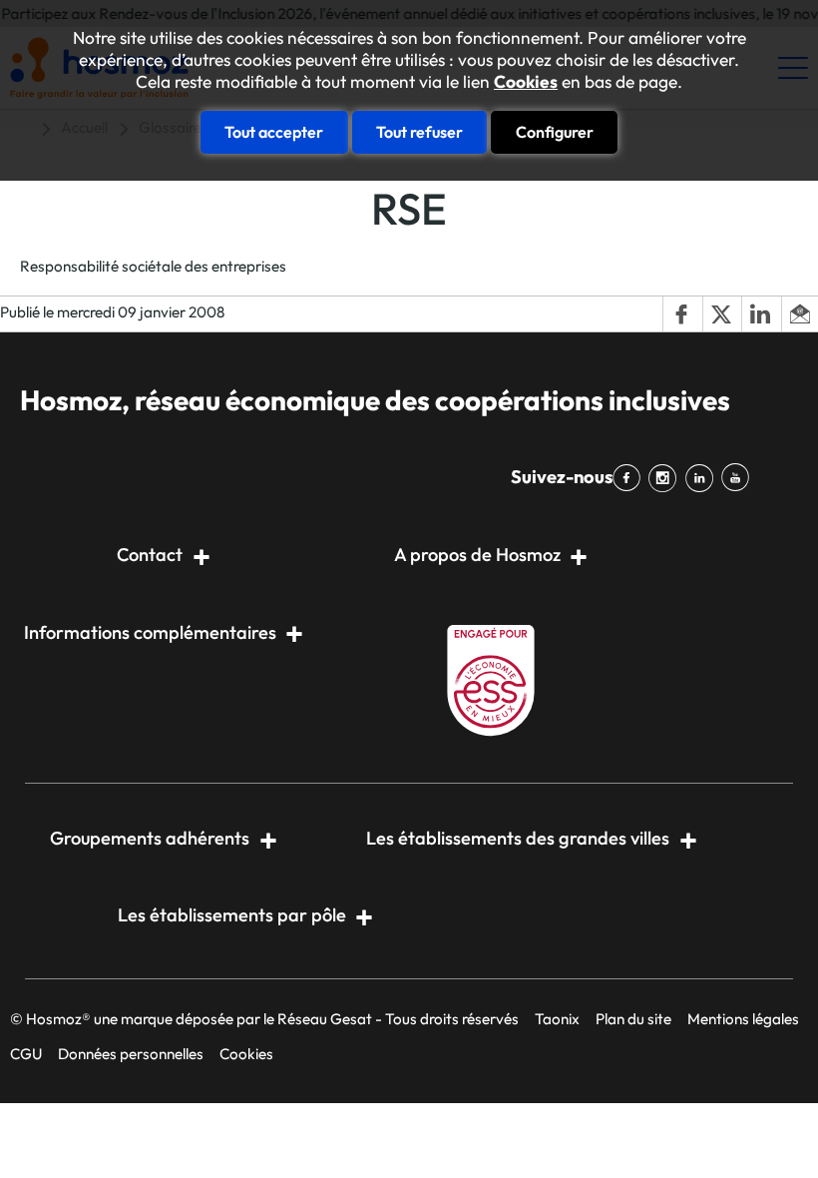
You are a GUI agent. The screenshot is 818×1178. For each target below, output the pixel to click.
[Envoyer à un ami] (799, 314)
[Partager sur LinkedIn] (761, 314)
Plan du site (633, 1018)
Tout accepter (273, 132)
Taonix (557, 1018)
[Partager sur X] (722, 314)
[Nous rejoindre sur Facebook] (630, 478)
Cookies (526, 82)
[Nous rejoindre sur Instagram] (666, 478)
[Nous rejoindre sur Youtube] (739, 478)
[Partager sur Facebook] (682, 314)
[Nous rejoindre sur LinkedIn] (702, 478)
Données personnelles (131, 1053)
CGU (26, 1053)
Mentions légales (743, 1018)
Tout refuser (419, 132)
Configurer (555, 132)
